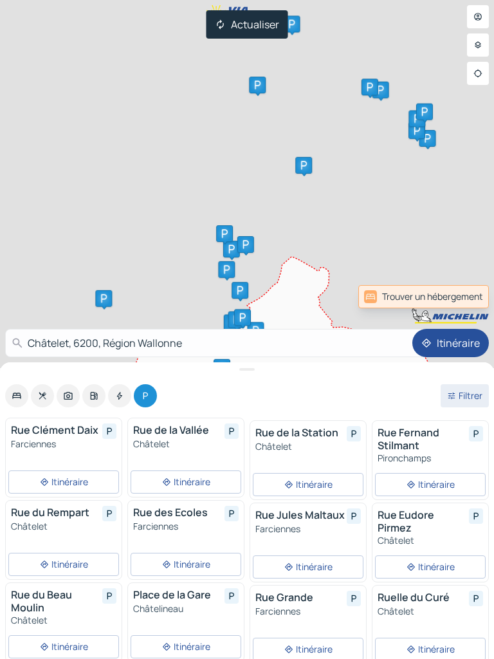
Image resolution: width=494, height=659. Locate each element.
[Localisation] (478, 73)
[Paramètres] (478, 45)
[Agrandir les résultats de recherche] (247, 369)
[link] (460, 296)
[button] (380, 90)
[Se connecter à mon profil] (478, 16)
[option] (16, 395)
